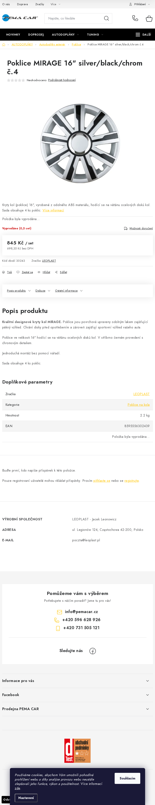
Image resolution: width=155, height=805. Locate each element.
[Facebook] (92, 651)
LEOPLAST (49, 261)
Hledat (106, 18)
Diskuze (40, 291)
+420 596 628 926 (136, 18)
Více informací (53, 210)
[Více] (143, 35)
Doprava (22, 4)
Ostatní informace (66, 291)
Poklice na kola (139, 404)
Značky (39, 4)
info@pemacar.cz (81, 612)
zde (17, 788)
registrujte (132, 480)
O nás (6, 4)
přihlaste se (101, 480)
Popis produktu (16, 291)
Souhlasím (127, 778)
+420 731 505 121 (81, 628)
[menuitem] (13, 35)
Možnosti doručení (141, 228)
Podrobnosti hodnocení (62, 80)
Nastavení (26, 798)
